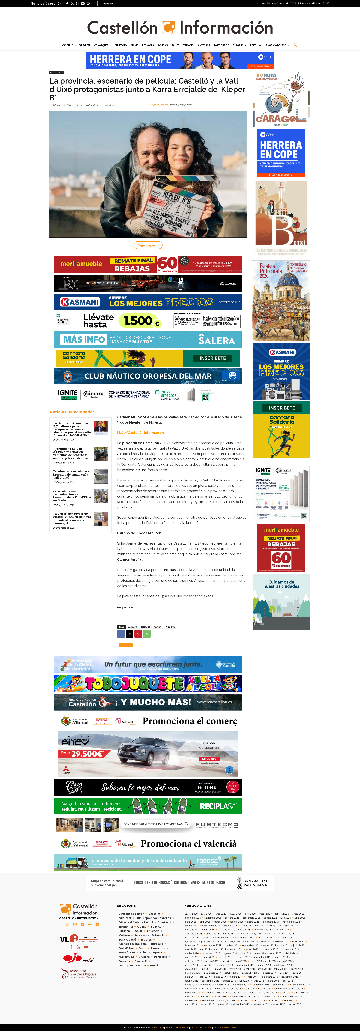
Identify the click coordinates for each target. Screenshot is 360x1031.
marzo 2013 (190, 1004)
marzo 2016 (190, 985)
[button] (295, 45)
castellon (132, 626)
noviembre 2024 (291, 922)
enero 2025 (253, 922)
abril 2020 (290, 953)
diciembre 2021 (192, 945)
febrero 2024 (207, 930)
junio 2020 (260, 953)
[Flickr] (90, 924)
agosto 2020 (230, 953)
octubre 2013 (191, 1000)
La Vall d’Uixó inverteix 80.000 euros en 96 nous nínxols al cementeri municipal (72, 518)
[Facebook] (67, 3)
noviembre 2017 (212, 973)
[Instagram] (77, 3)
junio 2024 (260, 926)
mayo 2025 (190, 922)
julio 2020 (246, 953)
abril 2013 (289, 1000)
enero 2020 (224, 957)
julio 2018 (206, 969)
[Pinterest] (138, 634)
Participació (56, 72)
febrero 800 (295, 1004)
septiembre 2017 (251, 973)
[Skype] (97, 924)
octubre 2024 (191, 926)
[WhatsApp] (147, 634)
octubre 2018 (264, 965)
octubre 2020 (191, 953)
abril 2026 (250, 914)
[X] (129, 634)
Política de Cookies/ (201, 1027)
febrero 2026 (282, 914)
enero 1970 (279, 1004)
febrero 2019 (191, 965)
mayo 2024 (275, 926)
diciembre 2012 (241, 1004)
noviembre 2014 (212, 992)
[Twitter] (72, 3)
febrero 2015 (280, 989)
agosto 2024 (230, 926)
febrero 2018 (280, 969)
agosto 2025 (270, 918)
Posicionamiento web (224, 1027)
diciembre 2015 (241, 985)
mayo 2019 (256, 961)
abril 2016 (288, 981)
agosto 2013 (229, 1000)
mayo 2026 (236, 914)
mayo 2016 (273, 981)
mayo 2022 (236, 941)
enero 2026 (298, 914)
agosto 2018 (190, 969)
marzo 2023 (287, 933)
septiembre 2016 (210, 981)
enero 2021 (252, 949)
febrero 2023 (191, 937)
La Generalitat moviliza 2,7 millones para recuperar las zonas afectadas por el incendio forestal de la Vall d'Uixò (72, 429)
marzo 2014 (220, 996)
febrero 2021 (236, 949)
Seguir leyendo (148, 245)
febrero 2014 (237, 996)
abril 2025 (205, 922)
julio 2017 (285, 973)
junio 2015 (220, 989)
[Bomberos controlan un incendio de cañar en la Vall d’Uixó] (101, 476)
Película (157, 626)
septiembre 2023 (193, 933)
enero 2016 (223, 985)
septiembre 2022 (284, 937)
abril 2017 (205, 977)
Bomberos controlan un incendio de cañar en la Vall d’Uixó (71, 475)
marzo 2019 (285, 961)
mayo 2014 (190, 996)
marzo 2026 (265, 914)
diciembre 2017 (192, 973)
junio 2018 (220, 969)
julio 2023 (228, 933)
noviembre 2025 (212, 918)
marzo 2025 (220, 922)
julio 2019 (227, 961)
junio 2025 (299, 918)
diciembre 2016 (270, 977)
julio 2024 (246, 926)
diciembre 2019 (242, 957)
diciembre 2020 (270, 949)
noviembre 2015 (260, 985)
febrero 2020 (207, 957)
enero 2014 (253, 996)
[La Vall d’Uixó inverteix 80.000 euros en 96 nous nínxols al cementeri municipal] (101, 519)
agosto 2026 (191, 914)
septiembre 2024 (211, 926)
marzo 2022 (265, 941)
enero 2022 (298, 941)
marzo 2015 (264, 989)
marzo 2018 (264, 969)
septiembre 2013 (211, 1000)
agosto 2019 (212, 961)
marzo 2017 (220, 977)
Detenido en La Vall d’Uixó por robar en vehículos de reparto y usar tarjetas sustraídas (70, 453)
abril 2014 (205, 996)
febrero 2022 (282, 941)
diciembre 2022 (226, 937)
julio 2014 (285, 992)
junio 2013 (259, 1000)
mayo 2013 (274, 1000)
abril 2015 (249, 989)
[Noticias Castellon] (180, 27)
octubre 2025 (232, 918)
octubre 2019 (281, 957)
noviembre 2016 (289, 977)
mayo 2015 (235, 989)
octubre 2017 (231, 973)
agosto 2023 (212, 933)
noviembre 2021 (212, 945)
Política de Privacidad (177, 1027)
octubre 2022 (265, 937)
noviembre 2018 (244, 965)
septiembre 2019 (193, 961)
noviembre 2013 (291, 996)
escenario (145, 626)
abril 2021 (205, 949)
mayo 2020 (275, 953)
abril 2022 (250, 941)
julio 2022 (206, 941)
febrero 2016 (207, 985)
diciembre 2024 (271, 922)
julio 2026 (206, 914)
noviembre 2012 (261, 1004)
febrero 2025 (237, 922)
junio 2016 (258, 981)
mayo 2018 (235, 969)
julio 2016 (244, 981)
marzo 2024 (190, 930)
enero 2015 (297, 989)
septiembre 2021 (251, 945)
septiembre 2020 (211, 953)
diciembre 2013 (271, 996)
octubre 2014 (232, 992)
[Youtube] (83, 3)
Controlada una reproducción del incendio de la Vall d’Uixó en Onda (72, 496)
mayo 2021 (190, 949)
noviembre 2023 (262, 930)
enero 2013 (224, 1004)
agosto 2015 (190, 989)
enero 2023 (208, 937)
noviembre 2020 (290, 949)
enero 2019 (207, 965)
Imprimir (126, 645)
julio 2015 (206, 989)
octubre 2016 (191, 981)
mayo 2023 (258, 933)
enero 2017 (252, 977)
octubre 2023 (282, 930)
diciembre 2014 (192, 992)
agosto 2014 (270, 992)
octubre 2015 (280, 985)
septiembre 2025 (251, 918)
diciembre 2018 (225, 965)
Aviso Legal (158, 1027)
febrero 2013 (207, 1004)
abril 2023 (272, 933)
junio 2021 (298, 945)
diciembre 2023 (242, 930)
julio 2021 (285, 945)
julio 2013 (245, 1000)
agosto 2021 (269, 945)
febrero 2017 (236, 977)
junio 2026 (220, 914)
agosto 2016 (229, 981)
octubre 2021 (231, 945)
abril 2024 (290, 926)
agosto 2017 (269, 973)
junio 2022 (220, 941)
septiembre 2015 (299, 985)
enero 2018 (297, 969)
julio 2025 (285, 918)
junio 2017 (298, 973)
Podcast (108, 3)
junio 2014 (299, 992)
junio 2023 (242, 933)
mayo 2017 (190, 977)
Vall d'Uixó (170, 626)
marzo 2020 (190, 957)
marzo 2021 (220, 949)
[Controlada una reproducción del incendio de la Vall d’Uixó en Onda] (101, 496)
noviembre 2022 (245, 937)
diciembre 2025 (192, 918)
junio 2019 (241, 961)
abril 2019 (270, 961)
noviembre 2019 (262, 957)
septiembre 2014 (251, 992)
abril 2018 (249, 969)
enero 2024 (224, 930)
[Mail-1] (88, 3)
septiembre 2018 (283, 965)
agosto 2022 (191, 941)
